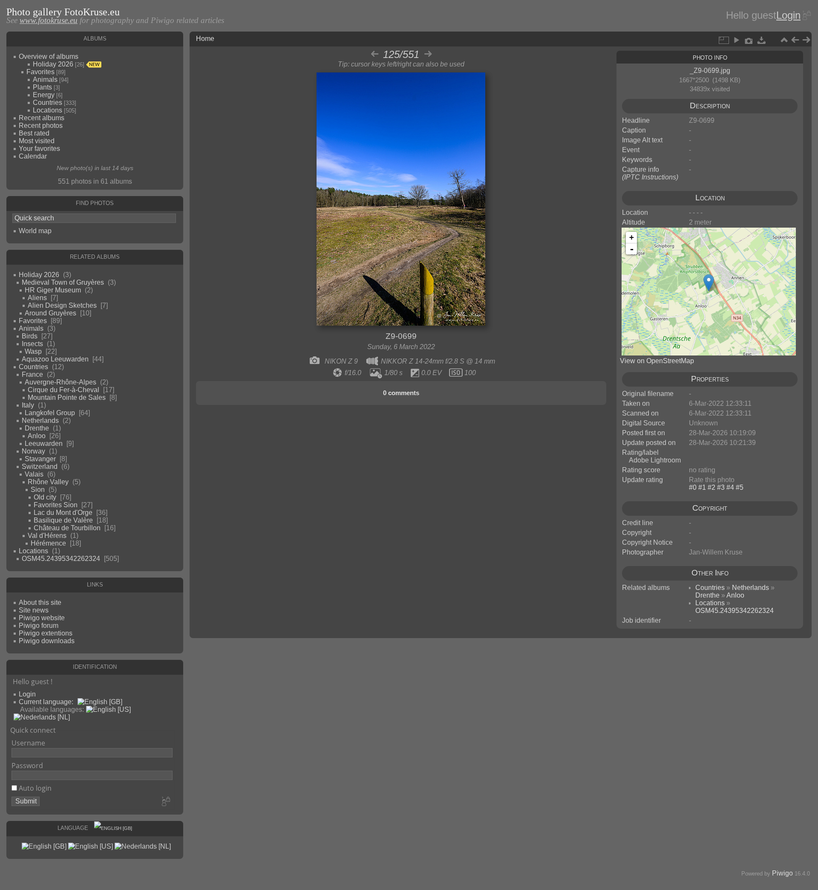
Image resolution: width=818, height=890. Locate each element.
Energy (44, 94)
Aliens (37, 297)
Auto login (34, 788)
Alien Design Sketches (62, 305)
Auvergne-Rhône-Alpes (60, 382)
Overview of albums (48, 56)
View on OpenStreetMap (657, 360)
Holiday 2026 (53, 64)
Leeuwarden (44, 443)
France (32, 374)
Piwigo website (42, 617)
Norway (33, 451)
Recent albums (41, 117)
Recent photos (41, 125)
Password (27, 765)
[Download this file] (761, 40)
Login (788, 15)
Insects (32, 343)
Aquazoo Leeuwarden (55, 359)
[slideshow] (736, 40)
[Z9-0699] (708, 283)
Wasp (33, 351)
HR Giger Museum (53, 290)
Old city (45, 497)
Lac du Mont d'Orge (63, 512)
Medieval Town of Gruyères (63, 282)
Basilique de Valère (63, 520)
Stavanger (40, 458)
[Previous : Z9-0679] (795, 40)
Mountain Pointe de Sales (67, 397)
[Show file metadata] (749, 40)
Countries (47, 102)
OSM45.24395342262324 (61, 558)
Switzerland (40, 466)
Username (28, 743)
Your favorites (39, 148)
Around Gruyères (50, 313)
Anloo (37, 435)
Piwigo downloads (47, 640)
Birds (29, 336)
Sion (38, 489)
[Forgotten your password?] (806, 15)
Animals (45, 79)
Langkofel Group (50, 412)
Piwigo (782, 873)
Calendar (33, 156)
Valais (34, 474)
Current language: (46, 701)
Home (205, 38)
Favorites (40, 71)
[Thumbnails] (783, 40)
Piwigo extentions (45, 633)
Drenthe (37, 428)
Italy (28, 405)
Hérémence (48, 543)
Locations (47, 110)
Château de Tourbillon (67, 528)
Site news (34, 610)
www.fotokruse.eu (49, 20)
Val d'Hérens (47, 535)
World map (35, 230)
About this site (40, 602)
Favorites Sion (56, 505)
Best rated (34, 133)
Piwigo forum (38, 625)
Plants (42, 87)
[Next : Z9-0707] (806, 40)
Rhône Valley (48, 481)
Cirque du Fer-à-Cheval (63, 389)
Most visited (37, 140)
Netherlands (40, 420)
